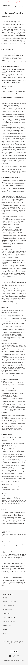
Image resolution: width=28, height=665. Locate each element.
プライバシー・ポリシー (9, 617)
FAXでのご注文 (7, 613)
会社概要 (5, 598)
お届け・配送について (8, 605)
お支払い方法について (8, 609)
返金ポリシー (6, 633)
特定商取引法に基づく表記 (9, 602)
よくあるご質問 (7, 625)
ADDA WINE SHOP (6, 6)
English (13, 651)
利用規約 (5, 629)
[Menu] (25, 6)
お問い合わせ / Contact (9, 621)
